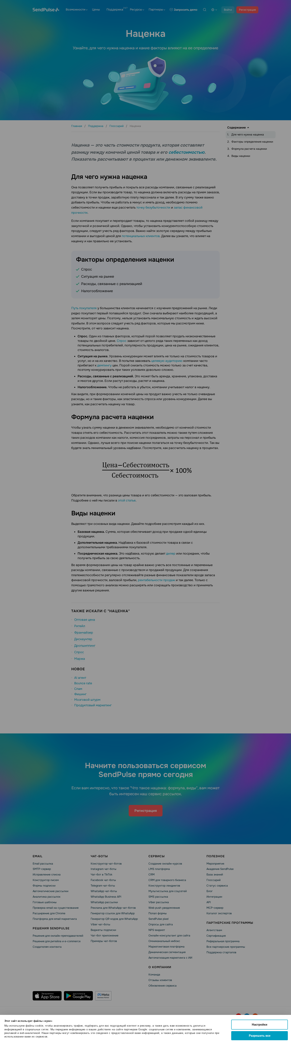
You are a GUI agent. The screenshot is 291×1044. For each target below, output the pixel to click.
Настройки (259, 1024)
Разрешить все (259, 1035)
